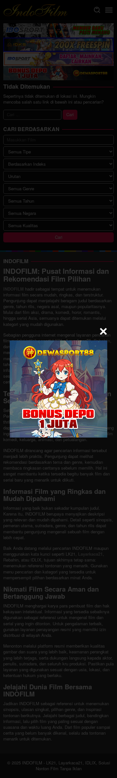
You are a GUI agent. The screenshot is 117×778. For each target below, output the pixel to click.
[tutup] (103, 331)
